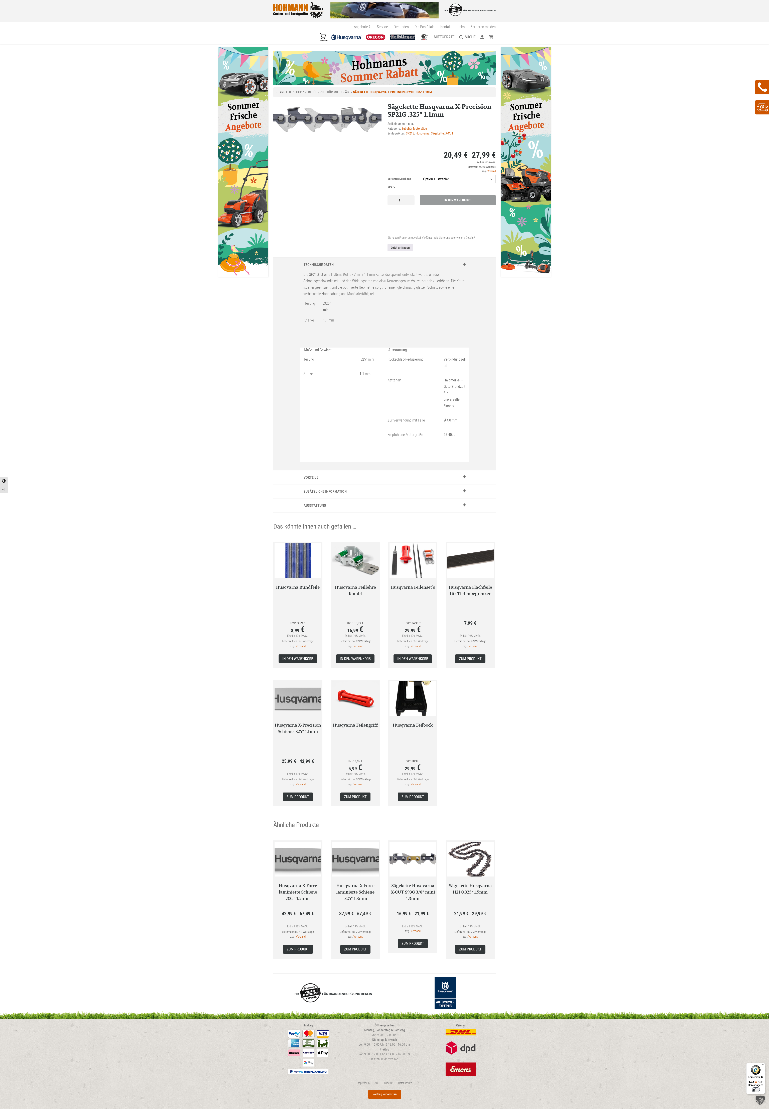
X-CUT (449, 133)
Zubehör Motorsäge (335, 92)
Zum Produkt (470, 658)
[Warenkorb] (491, 37)
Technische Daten (319, 265)
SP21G (410, 133)
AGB (376, 1083)
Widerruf (388, 1083)
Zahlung (308, 1025)
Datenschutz (405, 1083)
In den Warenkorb (457, 200)
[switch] (756, 1089)
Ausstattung (315, 505)
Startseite (284, 92)
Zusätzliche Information (325, 491)
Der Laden (401, 26)
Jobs (461, 26)
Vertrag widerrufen (384, 1094)
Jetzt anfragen (400, 248)
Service (382, 26)
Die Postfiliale (425, 26)
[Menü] (762, 1065)
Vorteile (311, 477)
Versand (491, 171)
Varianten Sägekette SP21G (399, 182)
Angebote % (362, 26)
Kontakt (446, 26)
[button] (760, 1100)
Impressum (363, 1083)
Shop (298, 92)
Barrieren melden (483, 26)
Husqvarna (423, 133)
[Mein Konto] (482, 37)
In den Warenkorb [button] (297, 658)
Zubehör (311, 92)
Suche (470, 36)
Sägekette (437, 133)
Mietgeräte (444, 36)
